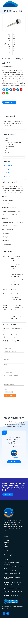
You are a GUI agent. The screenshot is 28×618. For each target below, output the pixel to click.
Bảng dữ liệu (8, 165)
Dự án (5, 548)
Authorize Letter (14, 457)
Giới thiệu (6, 542)
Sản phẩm (6, 546)
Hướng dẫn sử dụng (10, 169)
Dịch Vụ (6, 544)
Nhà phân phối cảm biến (10, 571)
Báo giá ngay (8, 494)
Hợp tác (6, 553)
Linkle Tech (5, 609)
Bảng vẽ (7, 172)
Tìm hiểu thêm (14, 462)
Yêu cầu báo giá (8, 555)
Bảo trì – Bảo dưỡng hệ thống (11, 562)
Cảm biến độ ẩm (7, 66)
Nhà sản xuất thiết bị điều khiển (12, 573)
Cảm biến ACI (7, 565)
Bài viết (6, 551)
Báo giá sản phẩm (9, 102)
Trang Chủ (6, 540)
